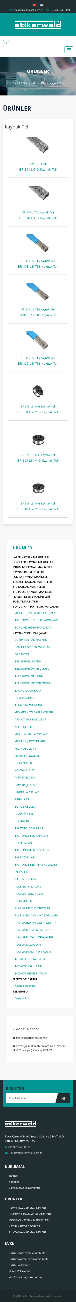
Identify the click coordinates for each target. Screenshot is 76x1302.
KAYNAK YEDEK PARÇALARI (30, 633)
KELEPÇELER (23, 726)
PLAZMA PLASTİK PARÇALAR (33, 951)
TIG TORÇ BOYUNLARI (29, 828)
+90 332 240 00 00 (60, 10)
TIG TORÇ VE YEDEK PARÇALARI (36, 620)
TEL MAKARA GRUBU (28, 704)
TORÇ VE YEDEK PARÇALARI (33, 627)
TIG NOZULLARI (25, 857)
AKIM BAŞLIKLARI (26, 784)
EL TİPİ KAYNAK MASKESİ (31, 639)
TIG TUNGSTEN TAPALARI (32, 835)
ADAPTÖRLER (24, 813)
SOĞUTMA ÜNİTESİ (25, 601)
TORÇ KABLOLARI (26, 806)
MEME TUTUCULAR (27, 755)
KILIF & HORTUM (26, 879)
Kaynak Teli (22, 997)
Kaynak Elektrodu (25, 985)
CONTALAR (22, 821)
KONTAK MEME (24, 770)
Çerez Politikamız (19, 1271)
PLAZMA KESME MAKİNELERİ (31, 596)
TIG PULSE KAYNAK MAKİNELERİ (33, 592)
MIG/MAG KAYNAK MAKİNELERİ (33, 567)
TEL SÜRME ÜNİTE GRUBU (32, 668)
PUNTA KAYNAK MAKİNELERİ (31, 577)
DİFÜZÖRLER (23, 763)
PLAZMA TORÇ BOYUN (29, 893)
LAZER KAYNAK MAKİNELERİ (31, 557)
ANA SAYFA (20, 83)
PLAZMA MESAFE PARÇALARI (34, 937)
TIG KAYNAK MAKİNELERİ (29, 587)
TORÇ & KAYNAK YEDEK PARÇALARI (36, 606)
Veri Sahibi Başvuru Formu (25, 1277)
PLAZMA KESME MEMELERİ (32, 930)
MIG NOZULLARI (25, 748)
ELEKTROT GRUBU (25, 979)
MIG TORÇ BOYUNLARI (30, 741)
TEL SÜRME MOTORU (29, 676)
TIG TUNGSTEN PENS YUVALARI (36, 864)
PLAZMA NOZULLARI (28, 944)
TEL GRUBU (20, 991)
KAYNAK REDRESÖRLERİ (28, 572)
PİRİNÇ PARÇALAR (27, 792)
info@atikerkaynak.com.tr (27, 10)
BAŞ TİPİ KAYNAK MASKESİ (32, 646)
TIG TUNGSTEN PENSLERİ (32, 850)
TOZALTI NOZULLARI (28, 966)
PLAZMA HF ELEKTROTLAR (32, 908)
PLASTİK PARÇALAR (28, 886)
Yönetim (14, 1181)
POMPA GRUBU (24, 697)
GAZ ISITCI (22, 654)
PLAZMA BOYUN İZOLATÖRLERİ (35, 922)
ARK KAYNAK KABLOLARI (31, 719)
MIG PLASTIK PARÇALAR (31, 734)
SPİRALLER (22, 799)
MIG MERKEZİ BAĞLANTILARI (34, 712)
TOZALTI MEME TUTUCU (31, 973)
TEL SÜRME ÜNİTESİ (28, 661)
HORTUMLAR (23, 842)
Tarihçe (13, 1175)
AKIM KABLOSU (25, 777)
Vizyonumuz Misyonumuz (24, 1187)
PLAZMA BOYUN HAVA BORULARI (36, 915)
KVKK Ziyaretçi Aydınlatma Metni (29, 1258)
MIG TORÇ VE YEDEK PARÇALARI (36, 613)
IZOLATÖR (21, 872)
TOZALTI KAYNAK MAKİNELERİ (33, 582)
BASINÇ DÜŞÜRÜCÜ (28, 690)
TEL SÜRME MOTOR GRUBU (33, 683)
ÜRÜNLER (38, 83)
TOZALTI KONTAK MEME (31, 959)
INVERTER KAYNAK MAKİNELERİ (33, 562)
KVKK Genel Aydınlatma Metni (27, 1252)
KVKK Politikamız (19, 1264)
